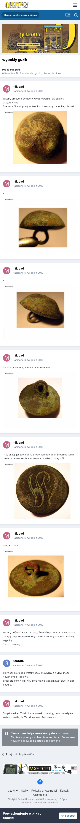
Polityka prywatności (44, 790)
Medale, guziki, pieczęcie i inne (43, 73)
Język (12, 790)
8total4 (18, 661)
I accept (69, 815)
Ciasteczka (40, 794)
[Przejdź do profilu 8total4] (6, 663)
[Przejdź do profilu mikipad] (6, 89)
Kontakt (64, 790)
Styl (23, 790)
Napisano (28, 90)
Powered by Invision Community (40, 802)
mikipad (15, 69)
